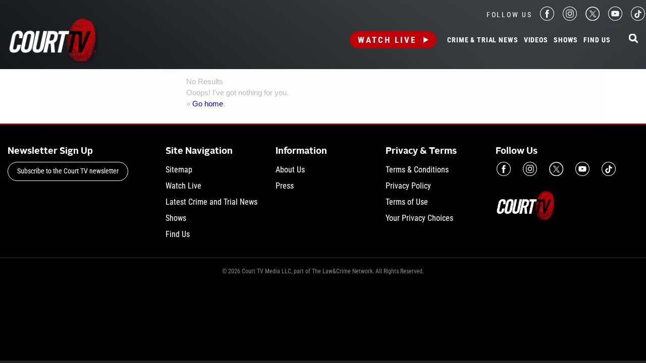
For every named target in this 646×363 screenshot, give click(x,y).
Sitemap (179, 169)
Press (285, 186)
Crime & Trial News (482, 40)
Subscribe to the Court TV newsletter (68, 171)
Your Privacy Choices (419, 218)
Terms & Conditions (417, 169)
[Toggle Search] (633, 39)
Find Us (596, 40)
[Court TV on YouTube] (615, 18)
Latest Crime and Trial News (211, 202)
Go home (207, 103)
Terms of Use (407, 202)
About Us (290, 169)
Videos (536, 40)
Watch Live (387, 40)
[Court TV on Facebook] (547, 18)
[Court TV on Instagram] (570, 18)
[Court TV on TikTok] (638, 18)
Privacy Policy (408, 186)
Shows (566, 40)
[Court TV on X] (592, 18)
